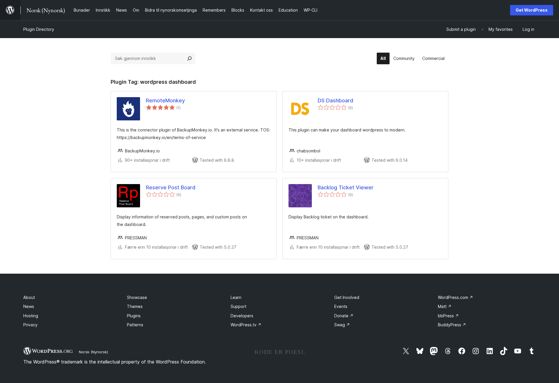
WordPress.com (455, 297)
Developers (242, 315)
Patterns (135, 324)
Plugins (134, 315)
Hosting (30, 315)
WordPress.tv (246, 324)
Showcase (137, 297)
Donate (343, 315)
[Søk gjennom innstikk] (189, 58)
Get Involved (346, 297)
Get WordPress (532, 10)
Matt (445, 306)
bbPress (448, 315)
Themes (135, 306)
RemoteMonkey (165, 100)
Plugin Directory (38, 29)
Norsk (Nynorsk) (93, 352)
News (28, 306)
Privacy (30, 324)
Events (340, 306)
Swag (342, 324)
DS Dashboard (335, 100)
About (29, 297)
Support (238, 306)
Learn (236, 297)
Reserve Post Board (170, 187)
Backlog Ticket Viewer (346, 187)
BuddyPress (452, 324)
